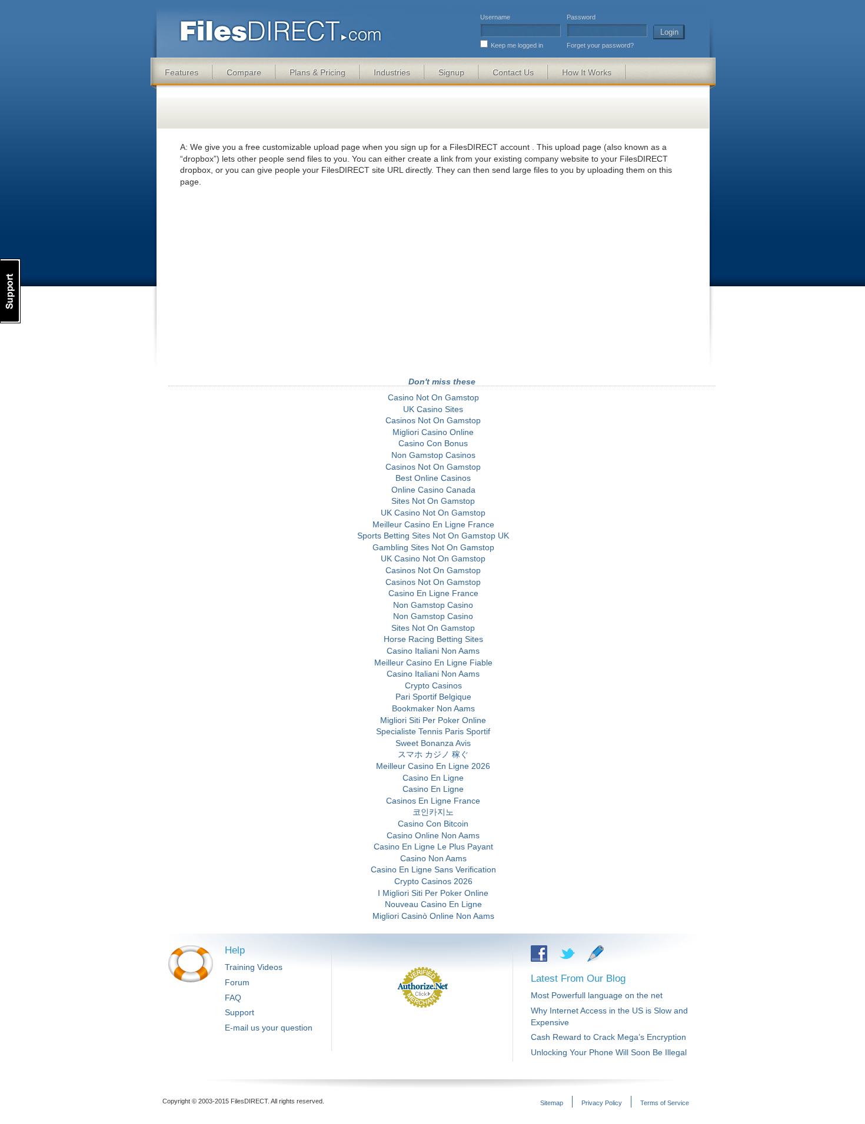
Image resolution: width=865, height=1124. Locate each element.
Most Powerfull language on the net (597, 995)
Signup (451, 72)
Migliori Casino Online (433, 432)
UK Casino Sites (433, 409)
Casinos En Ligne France (433, 800)
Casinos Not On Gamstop (433, 420)
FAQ (233, 997)
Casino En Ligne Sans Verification (433, 869)
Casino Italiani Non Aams (433, 650)
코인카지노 (433, 812)
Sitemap (551, 1102)
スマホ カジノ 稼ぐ (433, 754)
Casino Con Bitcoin (433, 823)
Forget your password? (600, 45)
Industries (392, 72)
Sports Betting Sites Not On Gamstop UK (433, 535)
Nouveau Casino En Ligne (433, 904)
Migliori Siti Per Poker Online (433, 720)
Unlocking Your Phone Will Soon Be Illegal (609, 1052)
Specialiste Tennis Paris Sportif (433, 731)
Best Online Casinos (433, 478)
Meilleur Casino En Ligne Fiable (433, 662)
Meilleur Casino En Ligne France (433, 524)
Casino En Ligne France (433, 593)
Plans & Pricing (317, 72)
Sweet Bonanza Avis (433, 743)
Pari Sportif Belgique (433, 696)
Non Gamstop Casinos (433, 455)
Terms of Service (664, 1102)
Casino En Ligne (433, 777)
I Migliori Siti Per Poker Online (433, 893)
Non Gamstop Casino (433, 605)
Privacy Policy (601, 1102)
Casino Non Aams (433, 858)
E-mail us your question (268, 1027)
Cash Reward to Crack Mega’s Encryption (608, 1037)
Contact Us (513, 72)
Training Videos (253, 967)
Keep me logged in (517, 45)
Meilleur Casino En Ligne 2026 (433, 766)
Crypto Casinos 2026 (433, 881)
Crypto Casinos (433, 685)
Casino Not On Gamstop (433, 397)
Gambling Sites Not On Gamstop (433, 547)
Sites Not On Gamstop (433, 501)
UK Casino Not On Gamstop (433, 512)
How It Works (586, 72)
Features (181, 72)
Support (239, 1012)
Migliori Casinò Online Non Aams (433, 916)
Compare (244, 72)
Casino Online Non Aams (433, 835)
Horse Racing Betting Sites (433, 639)
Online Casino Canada (433, 489)
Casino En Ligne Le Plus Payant (433, 846)
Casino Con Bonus (433, 443)
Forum (237, 982)
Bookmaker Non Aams (433, 708)
